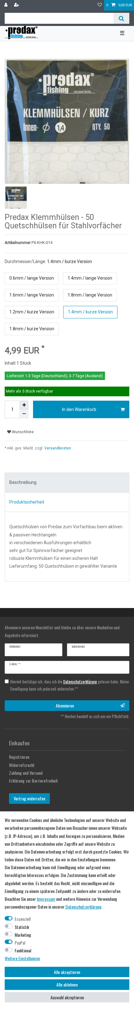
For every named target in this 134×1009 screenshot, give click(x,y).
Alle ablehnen (67, 984)
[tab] (67, 483)
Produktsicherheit (26, 501)
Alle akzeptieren (67, 972)
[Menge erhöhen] (24, 405)
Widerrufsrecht (22, 765)
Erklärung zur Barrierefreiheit (33, 780)
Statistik (22, 927)
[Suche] (121, 18)
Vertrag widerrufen (29, 798)
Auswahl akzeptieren (67, 997)
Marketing (23, 934)
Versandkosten (57, 448)
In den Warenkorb (79, 409)
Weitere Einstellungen (22, 958)
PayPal (20, 942)
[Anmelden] (6, 5)
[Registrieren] (17, 5)
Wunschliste (22, 432)
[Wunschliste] (99, 5)
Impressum (46, 898)
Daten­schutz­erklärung (83, 906)
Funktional (23, 950)
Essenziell (23, 918)
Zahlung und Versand (26, 772)
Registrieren (19, 756)
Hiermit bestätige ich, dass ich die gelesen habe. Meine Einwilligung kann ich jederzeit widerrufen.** (69, 685)
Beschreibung (22, 482)
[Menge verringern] (24, 413)
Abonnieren (65, 705)
